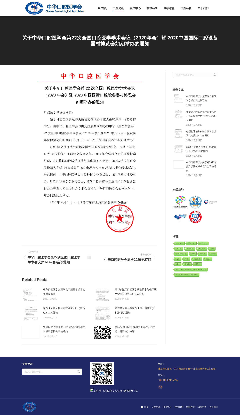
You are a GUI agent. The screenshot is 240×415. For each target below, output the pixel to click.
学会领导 (179, 243)
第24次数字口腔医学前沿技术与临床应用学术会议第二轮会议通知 (136, 291)
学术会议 (202, 248)
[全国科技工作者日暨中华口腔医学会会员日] (195, 202)
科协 (178, 264)
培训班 (178, 248)
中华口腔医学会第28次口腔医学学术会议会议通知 (64, 291)
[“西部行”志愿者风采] (180, 202)
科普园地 (190, 248)
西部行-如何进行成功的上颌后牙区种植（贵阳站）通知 (135, 329)
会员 (178, 259)
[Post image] (31, 294)
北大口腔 (197, 259)
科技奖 (187, 264)
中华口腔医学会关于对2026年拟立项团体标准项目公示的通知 (64, 329)
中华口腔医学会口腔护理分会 (187, 274)
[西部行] (180, 217)
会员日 (208, 259)
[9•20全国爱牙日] (195, 217)
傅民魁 (197, 264)
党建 (193, 254)
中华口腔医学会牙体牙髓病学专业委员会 (191, 269)
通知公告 (191, 243)
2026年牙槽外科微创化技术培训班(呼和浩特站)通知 (135, 310)
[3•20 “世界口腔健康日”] (210, 202)
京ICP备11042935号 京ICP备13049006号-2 (115, 390)
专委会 (202, 254)
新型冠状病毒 (181, 254)
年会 (186, 259)
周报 (212, 248)
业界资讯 (203, 243)
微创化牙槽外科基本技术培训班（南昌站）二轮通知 (64, 310)
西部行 (212, 254)
